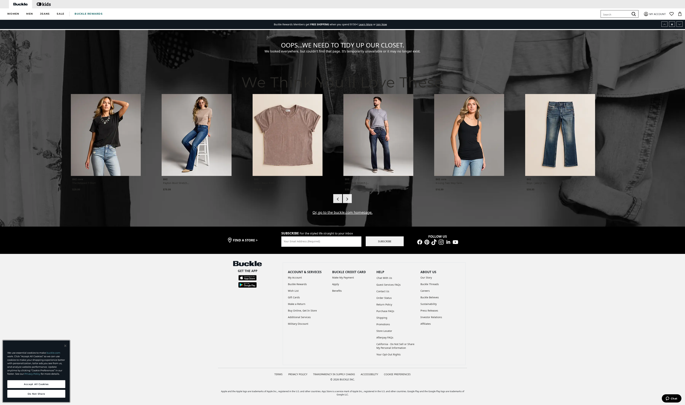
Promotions (383, 324)
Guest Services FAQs (388, 284)
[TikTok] (434, 242)
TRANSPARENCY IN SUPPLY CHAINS (334, 374)
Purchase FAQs (385, 311)
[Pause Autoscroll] (672, 24)
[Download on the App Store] (247, 277)
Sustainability (428, 304)
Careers (425, 290)
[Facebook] (419, 242)
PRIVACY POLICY (297, 374)
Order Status (384, 298)
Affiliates (425, 323)
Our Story (426, 277)
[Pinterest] (426, 242)
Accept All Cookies (36, 384)
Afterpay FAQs (384, 337)
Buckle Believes (429, 297)
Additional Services (299, 317)
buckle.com (53, 352)
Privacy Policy (32, 373)
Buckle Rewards (297, 284)
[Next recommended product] (347, 198)
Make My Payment (343, 277)
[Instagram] (441, 242)
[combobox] (616, 13)
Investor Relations (431, 317)
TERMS (278, 374)
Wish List (293, 290)
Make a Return (296, 304)
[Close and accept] (65, 346)
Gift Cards (294, 297)
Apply (335, 284)
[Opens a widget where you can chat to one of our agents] (671, 398)
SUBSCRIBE (384, 241)
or (367, 22)
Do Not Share (36, 393)
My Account (295, 277)
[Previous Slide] (664, 24)
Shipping (381, 317)
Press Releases (429, 310)
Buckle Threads (429, 284)
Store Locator (384, 331)
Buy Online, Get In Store (302, 310)
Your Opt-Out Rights (388, 354)
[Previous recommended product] (337, 198)
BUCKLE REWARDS (89, 13)
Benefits (337, 290)
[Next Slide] (679, 24)
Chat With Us (384, 278)
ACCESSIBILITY (369, 374)
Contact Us (382, 291)
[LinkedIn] (448, 242)
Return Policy (384, 304)
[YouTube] (455, 242)
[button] (13, 14)
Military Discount (298, 323)
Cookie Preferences (397, 374)
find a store (245, 240)
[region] (36, 371)
